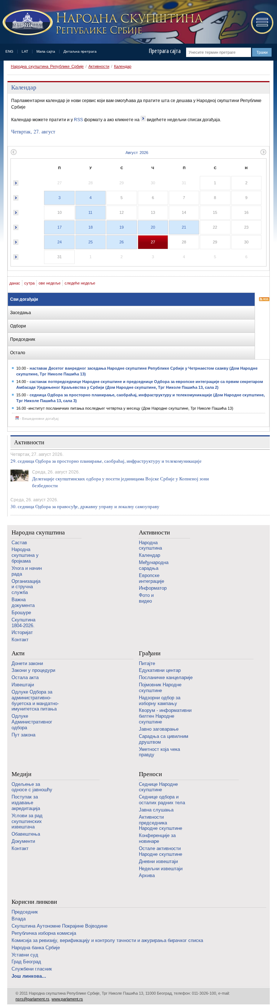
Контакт (20, 639)
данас (14, 283)
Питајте (147, 663)
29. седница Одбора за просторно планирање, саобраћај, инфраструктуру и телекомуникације (106, 461)
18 (90, 227)
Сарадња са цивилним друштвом (163, 739)
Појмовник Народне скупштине (160, 687)
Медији (21, 774)
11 (90, 212)
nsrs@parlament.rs (32, 999)
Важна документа (23, 602)
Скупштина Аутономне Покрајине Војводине (59, 926)
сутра (29, 283)
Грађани (150, 653)
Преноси (150, 774)
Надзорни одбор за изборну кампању (159, 700)
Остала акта (25, 677)
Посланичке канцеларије (166, 677)
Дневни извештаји (158, 861)
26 (121, 242)
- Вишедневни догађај (38, 419)
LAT (25, 51)
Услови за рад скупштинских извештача (27, 821)
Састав (19, 542)
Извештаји (23, 684)
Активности (98, 66)
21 (184, 227)
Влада (19, 918)
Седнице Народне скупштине (158, 787)
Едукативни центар (160, 670)
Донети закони (27, 663)
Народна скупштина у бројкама (25, 555)
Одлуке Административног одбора (32, 721)
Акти (18, 653)
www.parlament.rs (67, 999)
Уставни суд (25, 955)
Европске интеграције (151, 578)
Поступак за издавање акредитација (26, 802)
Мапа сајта (45, 51)
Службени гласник (32, 969)
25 (90, 242)
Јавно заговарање (159, 729)
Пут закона (23, 735)
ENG (9, 51)
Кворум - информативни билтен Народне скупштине (165, 716)
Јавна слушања (156, 810)
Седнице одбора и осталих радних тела (162, 799)
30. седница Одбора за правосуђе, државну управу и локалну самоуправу (84, 506)
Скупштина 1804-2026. (23, 622)
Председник (25, 912)
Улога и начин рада (27, 571)
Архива (147, 875)
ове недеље (50, 283)
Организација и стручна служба (26, 586)
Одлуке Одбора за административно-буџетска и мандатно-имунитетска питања (35, 700)
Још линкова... (29, 976)
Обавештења (26, 834)
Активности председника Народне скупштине (160, 822)
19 (121, 227)
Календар (122, 66)
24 (59, 242)
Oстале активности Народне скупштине (160, 851)
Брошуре (21, 612)
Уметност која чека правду (159, 752)
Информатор (153, 588)
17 (59, 227)
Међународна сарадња (153, 565)
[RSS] (264, 300)
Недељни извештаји (161, 868)
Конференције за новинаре (157, 838)
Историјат (22, 632)
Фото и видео (146, 598)
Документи (23, 841)
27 (153, 242)
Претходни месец (13, 152)
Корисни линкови (34, 902)
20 (153, 227)
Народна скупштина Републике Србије (47, 66)
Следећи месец (263, 152)
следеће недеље (80, 283)
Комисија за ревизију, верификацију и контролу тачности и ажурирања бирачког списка (107, 940)
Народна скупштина (38, 532)
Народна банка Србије (36, 947)
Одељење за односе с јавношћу (32, 787)
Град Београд (26, 961)
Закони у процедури (33, 670)
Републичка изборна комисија (44, 933)
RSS (78, 119)
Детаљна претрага (80, 51)
